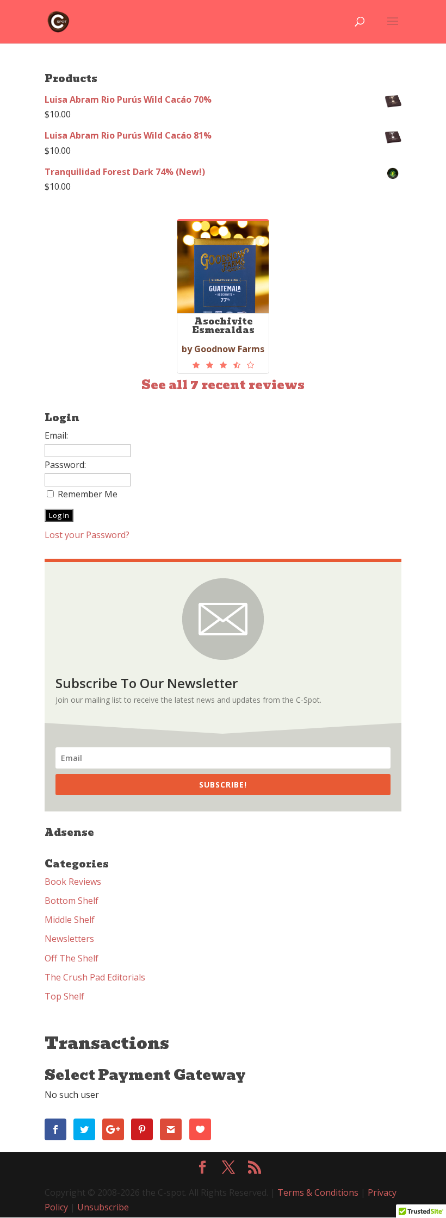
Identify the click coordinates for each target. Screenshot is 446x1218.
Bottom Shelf (71, 901)
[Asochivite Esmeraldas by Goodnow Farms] (223, 365)
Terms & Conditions (317, 1192)
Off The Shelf (71, 958)
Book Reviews (73, 882)
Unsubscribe (103, 1207)
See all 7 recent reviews (223, 385)
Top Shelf (64, 996)
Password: (65, 465)
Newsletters (69, 939)
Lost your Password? (87, 535)
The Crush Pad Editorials (95, 977)
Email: (56, 435)
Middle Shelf (70, 920)
